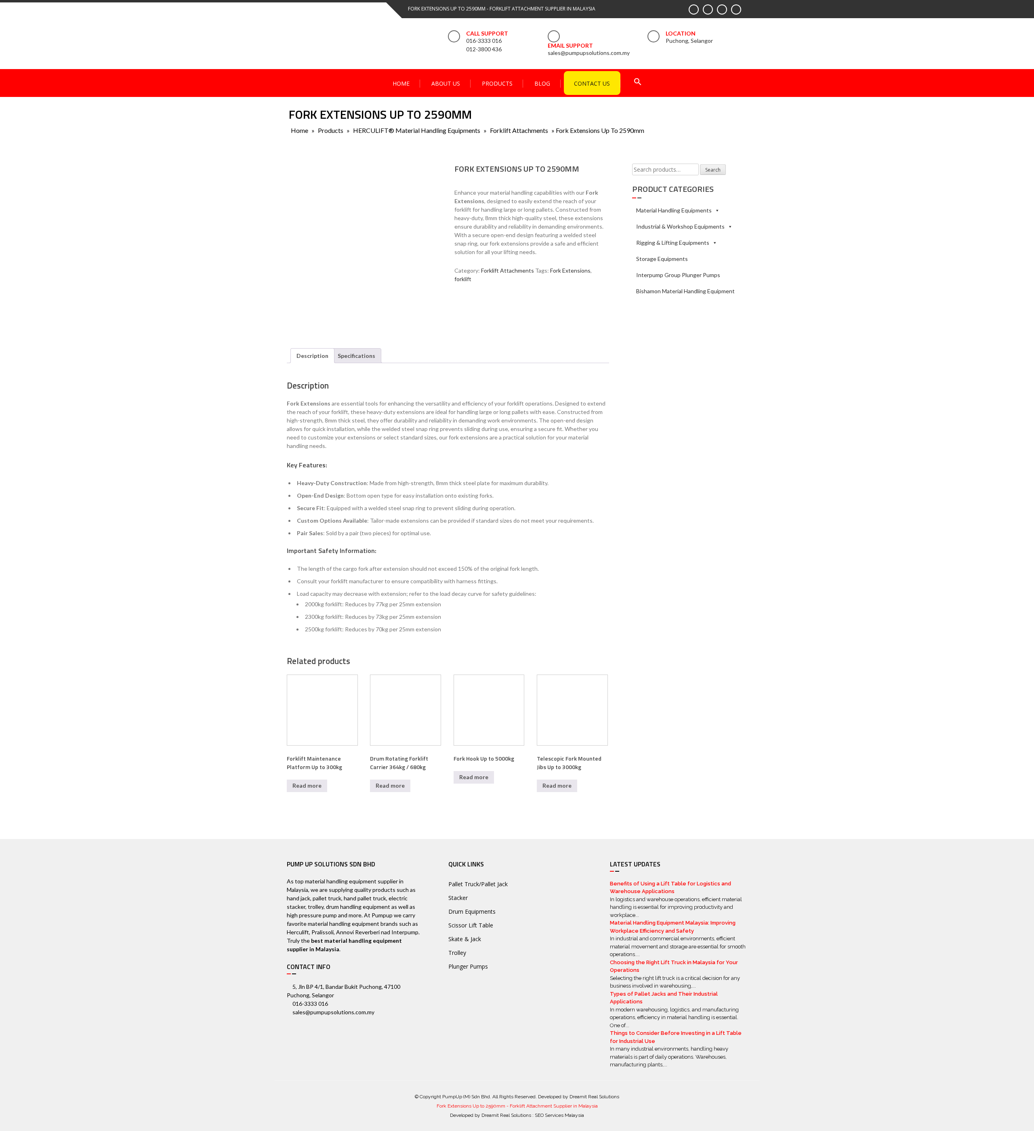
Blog (542, 83)
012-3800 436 (484, 49)
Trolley (457, 953)
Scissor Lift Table (470, 925)
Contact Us (592, 83)
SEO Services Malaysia (559, 1115)
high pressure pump (312, 915)
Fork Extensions (570, 270)
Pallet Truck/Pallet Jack (478, 884)
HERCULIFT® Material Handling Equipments (416, 130)
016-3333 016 (484, 40)
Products (497, 83)
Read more (307, 785)
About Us (445, 83)
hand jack (298, 898)
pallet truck (327, 898)
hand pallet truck (365, 898)
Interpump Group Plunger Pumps (678, 274)
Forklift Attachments (519, 130)
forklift (462, 278)
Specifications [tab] (356, 355)
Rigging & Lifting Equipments (672, 242)
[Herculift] (478, 313)
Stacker (458, 898)
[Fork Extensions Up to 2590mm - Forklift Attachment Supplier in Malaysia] (333, 35)
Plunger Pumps (468, 966)
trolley (316, 906)
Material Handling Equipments (674, 210)
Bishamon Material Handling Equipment (685, 291)
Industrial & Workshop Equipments (680, 226)
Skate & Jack (464, 939)
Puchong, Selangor (689, 40)
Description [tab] (312, 355)
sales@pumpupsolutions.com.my (589, 52)
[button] (638, 83)
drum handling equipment (358, 906)
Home (401, 83)
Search (713, 169)
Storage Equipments (662, 258)
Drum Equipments (472, 911)
